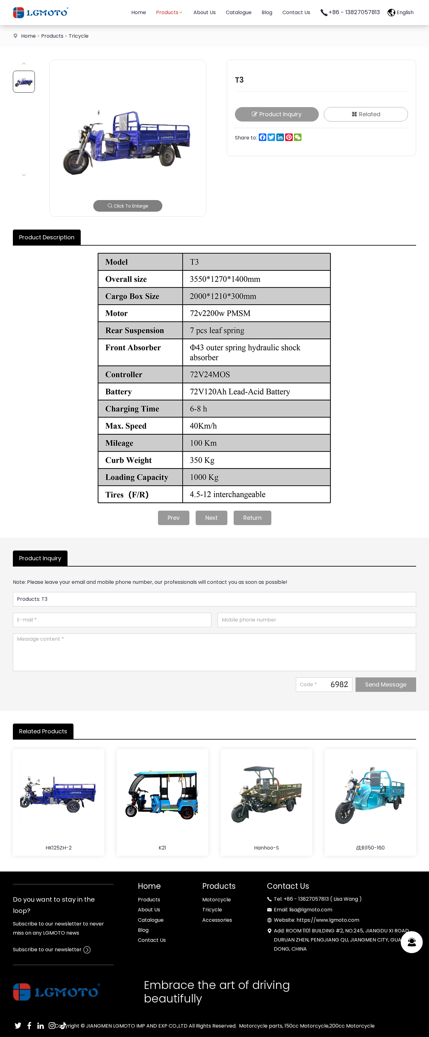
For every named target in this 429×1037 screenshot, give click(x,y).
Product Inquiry (280, 114)
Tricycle (79, 36)
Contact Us (296, 12)
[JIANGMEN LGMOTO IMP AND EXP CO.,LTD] (41, 23)
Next (211, 518)
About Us (204, 12)
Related (369, 114)
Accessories (217, 920)
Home (138, 12)
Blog (267, 12)
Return (252, 518)
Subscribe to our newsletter (47, 949)
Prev (174, 518)
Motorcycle (216, 899)
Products (167, 12)
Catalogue (239, 12)
